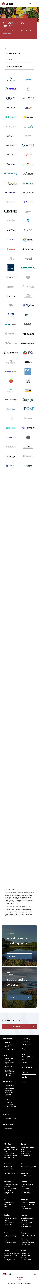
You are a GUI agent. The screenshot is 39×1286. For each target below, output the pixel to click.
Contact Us (19, 1277)
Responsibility (27, 1067)
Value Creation (27, 1044)
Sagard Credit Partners (9, 1059)
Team (24, 1054)
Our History (26, 1039)
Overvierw (10, 1099)
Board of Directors (28, 1057)
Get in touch (16, 1026)
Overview (12, 956)
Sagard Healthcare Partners (10, 1067)
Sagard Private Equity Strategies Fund (12, 1106)
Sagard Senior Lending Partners (9, 1070)
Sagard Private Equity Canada (9, 1091)
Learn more (12, 997)
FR (30, 3)
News (24, 1082)
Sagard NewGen (9, 1088)
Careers (24, 1062)
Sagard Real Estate (10, 1118)
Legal (19, 1279)
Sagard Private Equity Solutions (9, 1095)
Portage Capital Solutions (9, 1045)
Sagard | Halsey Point (9, 1063)
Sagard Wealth (9, 1128)
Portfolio (25, 1072)
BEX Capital (10, 1102)
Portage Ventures (10, 1049)
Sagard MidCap (9, 1085)
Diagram (7, 1042)
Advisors (25, 1060)
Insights (24, 1077)
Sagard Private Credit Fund (9, 1074)
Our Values (25, 1041)
